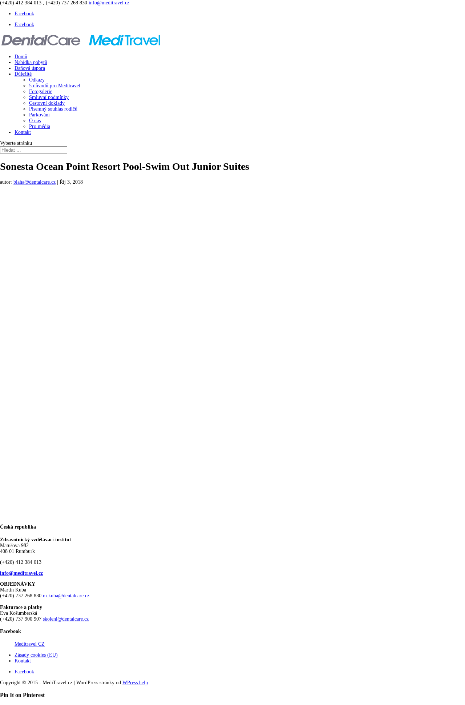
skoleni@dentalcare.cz (66, 619)
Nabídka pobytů (31, 62)
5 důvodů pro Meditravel (54, 85)
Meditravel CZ (30, 644)
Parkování (39, 115)
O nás (35, 120)
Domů (21, 56)
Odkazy (37, 80)
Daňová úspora (30, 68)
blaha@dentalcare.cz (34, 182)
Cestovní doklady (47, 103)
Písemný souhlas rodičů (53, 109)
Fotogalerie (40, 91)
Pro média (39, 126)
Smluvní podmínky (49, 97)
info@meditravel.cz (21, 573)
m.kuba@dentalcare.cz (66, 595)
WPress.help (135, 682)
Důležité (23, 74)
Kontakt (23, 132)
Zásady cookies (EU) (36, 655)
